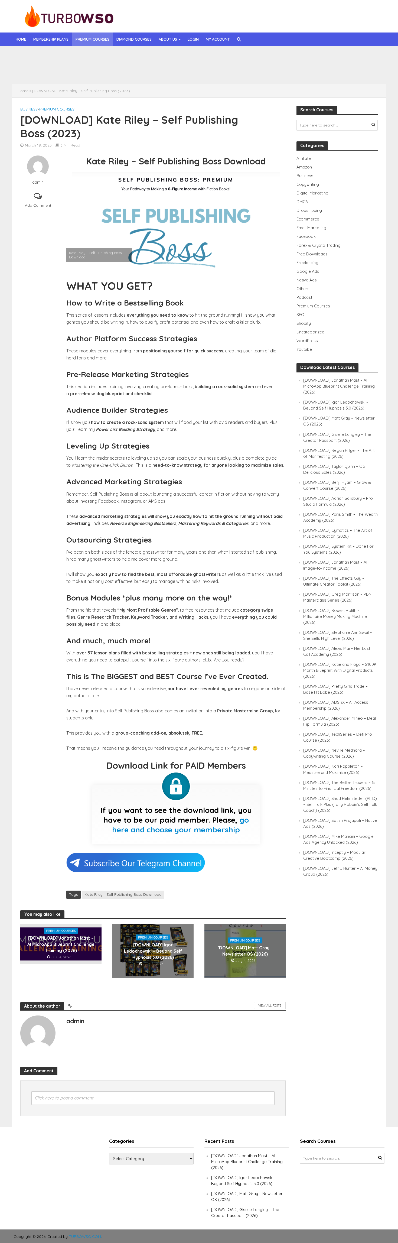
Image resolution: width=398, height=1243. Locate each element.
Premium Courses (92, 39)
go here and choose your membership (180, 824)
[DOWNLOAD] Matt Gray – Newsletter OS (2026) (245, 951)
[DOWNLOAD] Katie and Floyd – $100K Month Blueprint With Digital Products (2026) (340, 670)
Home (21, 39)
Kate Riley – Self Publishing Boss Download (123, 894)
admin (38, 182)
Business (29, 109)
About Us (168, 39)
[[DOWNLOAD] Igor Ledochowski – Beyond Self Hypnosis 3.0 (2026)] (53, 70)
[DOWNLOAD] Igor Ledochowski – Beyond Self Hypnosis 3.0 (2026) (151, 70)
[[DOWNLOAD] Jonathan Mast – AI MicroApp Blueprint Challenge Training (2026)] (53, 57)
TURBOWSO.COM (85, 1236)
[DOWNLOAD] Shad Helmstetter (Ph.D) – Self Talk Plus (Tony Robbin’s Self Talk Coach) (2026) (340, 804)
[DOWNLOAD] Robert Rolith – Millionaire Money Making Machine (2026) (335, 616)
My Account (218, 39)
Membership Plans (50, 39)
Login (193, 39)
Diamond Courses (134, 39)
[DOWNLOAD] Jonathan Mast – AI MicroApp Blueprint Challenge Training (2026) (162, 58)
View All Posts (269, 1005)
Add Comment (38, 205)
